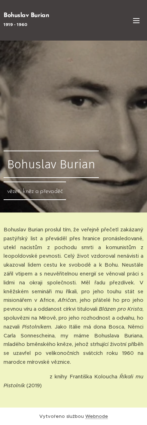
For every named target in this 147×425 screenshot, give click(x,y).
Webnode (96, 416)
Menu (136, 20)
